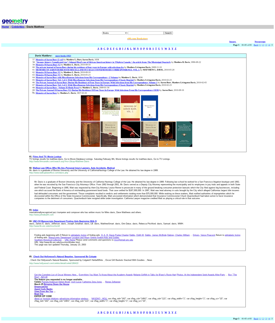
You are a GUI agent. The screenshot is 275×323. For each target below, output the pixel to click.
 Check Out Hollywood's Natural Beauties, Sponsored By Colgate (64, 256)
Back (256, 45)
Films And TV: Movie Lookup (47, 156)
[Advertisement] (137, 8)
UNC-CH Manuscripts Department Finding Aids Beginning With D (65, 221)
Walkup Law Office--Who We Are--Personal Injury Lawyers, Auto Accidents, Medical (74, 168)
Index (35, 210)
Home (5, 26)
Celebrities (18, 26)
